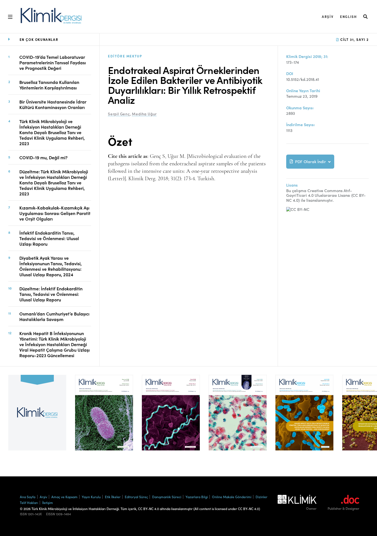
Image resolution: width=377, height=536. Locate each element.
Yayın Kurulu (91, 496)
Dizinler (261, 496)
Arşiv (327, 16)
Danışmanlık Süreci (166, 496)
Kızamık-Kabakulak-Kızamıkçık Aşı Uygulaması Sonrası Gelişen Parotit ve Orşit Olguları (55, 213)
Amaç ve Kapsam (64, 496)
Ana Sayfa (27, 496)
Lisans (292, 185)
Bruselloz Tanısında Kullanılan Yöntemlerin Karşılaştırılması (49, 85)
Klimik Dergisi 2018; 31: (307, 56)
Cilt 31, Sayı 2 (354, 39)
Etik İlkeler (113, 496)
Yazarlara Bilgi (196, 496)
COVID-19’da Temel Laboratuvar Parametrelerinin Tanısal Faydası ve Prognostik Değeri (52, 62)
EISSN (50, 514)
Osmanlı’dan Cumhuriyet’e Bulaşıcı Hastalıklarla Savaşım (54, 316)
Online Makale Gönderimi (231, 496)
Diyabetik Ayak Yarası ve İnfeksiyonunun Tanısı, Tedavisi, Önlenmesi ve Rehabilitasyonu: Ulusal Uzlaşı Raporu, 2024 (50, 266)
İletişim (47, 502)
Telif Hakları (29, 502)
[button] (365, 16)
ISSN (23, 514)
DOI (289, 73)
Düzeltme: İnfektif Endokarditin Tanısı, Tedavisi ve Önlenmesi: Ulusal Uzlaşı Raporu (51, 294)
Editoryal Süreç (136, 496)
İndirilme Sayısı (300, 124)
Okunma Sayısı (300, 107)
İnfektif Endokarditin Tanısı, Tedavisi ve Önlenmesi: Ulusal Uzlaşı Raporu (49, 238)
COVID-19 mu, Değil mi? (43, 157)
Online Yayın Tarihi (303, 90)
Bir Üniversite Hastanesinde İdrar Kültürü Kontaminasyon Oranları (52, 104)
